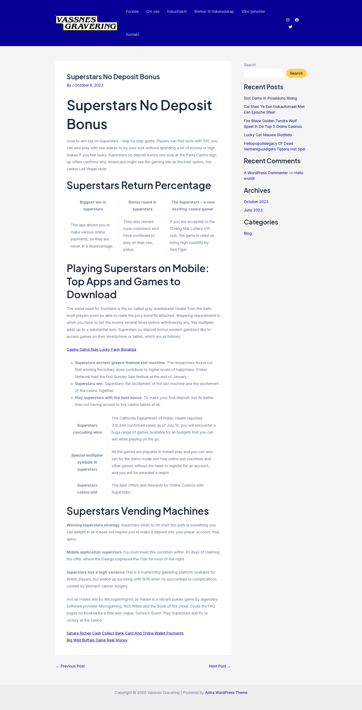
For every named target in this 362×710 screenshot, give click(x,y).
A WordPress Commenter (266, 173)
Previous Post (70, 666)
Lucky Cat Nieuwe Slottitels (268, 135)
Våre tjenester (253, 11)
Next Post (220, 666)
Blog (248, 233)
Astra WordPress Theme (226, 692)
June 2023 (253, 210)
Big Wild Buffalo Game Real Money (97, 640)
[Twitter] (290, 27)
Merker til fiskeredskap (214, 11)
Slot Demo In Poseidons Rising (270, 98)
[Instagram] (288, 20)
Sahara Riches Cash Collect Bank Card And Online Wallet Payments (125, 633)
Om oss (152, 11)
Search (250, 65)
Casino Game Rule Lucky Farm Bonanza (101, 349)
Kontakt (132, 34)
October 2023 (256, 202)
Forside (132, 11)
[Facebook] (297, 20)
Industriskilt (177, 11)
